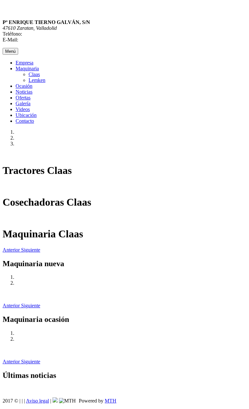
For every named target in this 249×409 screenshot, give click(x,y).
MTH (110, 400)
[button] (12, 250)
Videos (23, 109)
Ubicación (26, 115)
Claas (34, 74)
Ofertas (23, 97)
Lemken (37, 80)
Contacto (25, 121)
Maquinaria (27, 68)
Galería (23, 103)
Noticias (24, 92)
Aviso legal (37, 400)
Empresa (24, 62)
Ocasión (24, 86)
